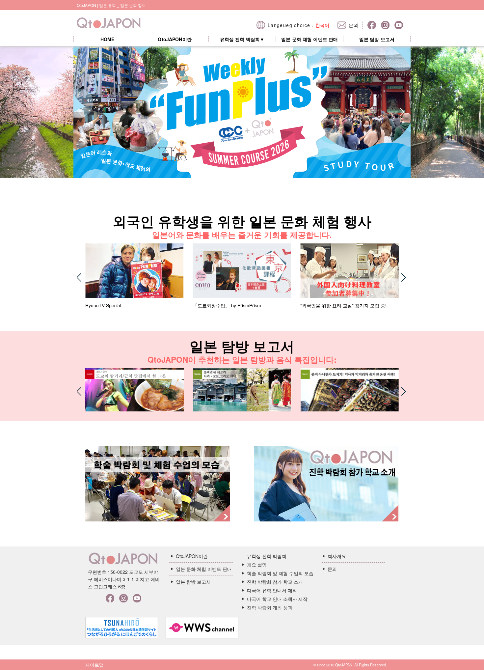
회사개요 (337, 556)
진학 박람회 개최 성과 (269, 607)
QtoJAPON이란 (174, 39)
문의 (332, 569)
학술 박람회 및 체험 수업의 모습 (280, 573)
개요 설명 (257, 564)
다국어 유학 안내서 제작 (272, 590)
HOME (107, 39)
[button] (81, 112)
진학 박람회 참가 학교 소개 (275, 581)
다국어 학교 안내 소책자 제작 (277, 599)
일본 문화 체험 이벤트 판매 (309, 39)
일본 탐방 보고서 (376, 39)
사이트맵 (94, 664)
